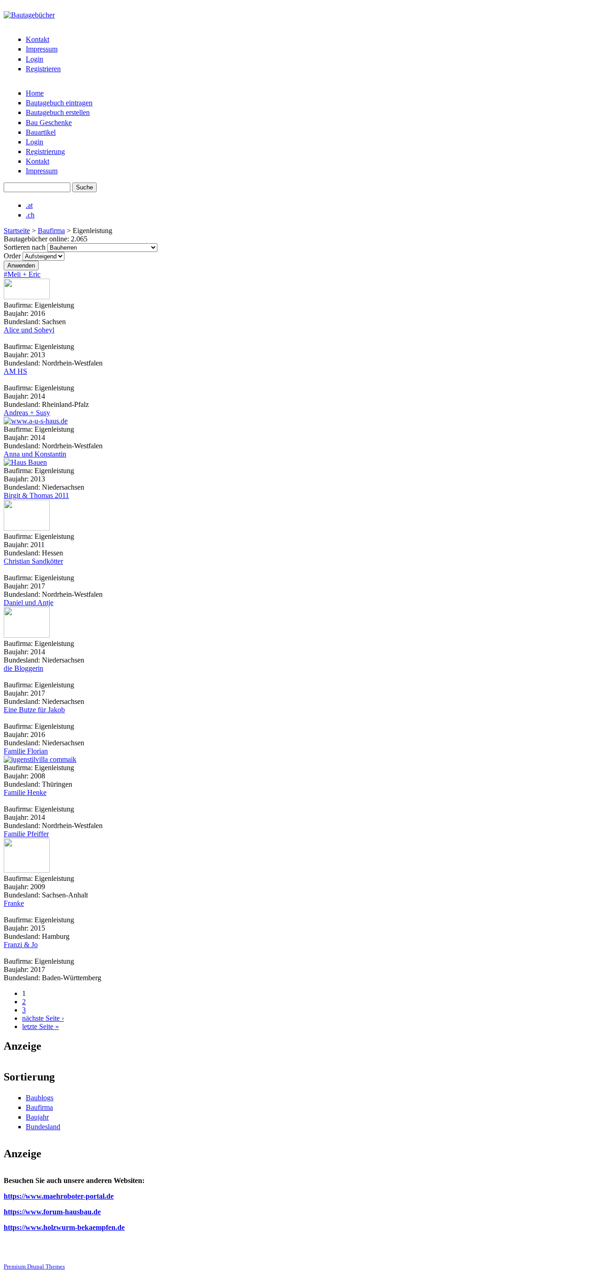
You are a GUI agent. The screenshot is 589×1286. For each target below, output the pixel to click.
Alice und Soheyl (29, 330)
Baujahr (37, 1117)
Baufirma (51, 230)
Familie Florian (26, 751)
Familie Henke (25, 792)
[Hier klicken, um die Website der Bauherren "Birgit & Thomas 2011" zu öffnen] (27, 528)
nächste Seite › (43, 1018)
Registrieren (43, 69)
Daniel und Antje (28, 602)
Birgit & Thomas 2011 (36, 495)
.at (29, 205)
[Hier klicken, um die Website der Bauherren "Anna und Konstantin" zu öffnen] (25, 462)
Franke (14, 903)
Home (35, 93)
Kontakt (37, 39)
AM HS (15, 371)
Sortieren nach (25, 247)
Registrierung (45, 151)
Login (34, 59)
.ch (30, 215)
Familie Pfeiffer (26, 834)
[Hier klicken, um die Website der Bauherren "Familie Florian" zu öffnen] (40, 759)
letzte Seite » (40, 1026)
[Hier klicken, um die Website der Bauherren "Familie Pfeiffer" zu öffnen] (27, 870)
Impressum (42, 49)
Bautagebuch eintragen (59, 103)
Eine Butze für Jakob (34, 710)
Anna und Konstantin (35, 454)
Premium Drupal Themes (34, 1266)
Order (13, 256)
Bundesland (43, 1127)
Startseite (17, 230)
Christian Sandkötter (33, 561)
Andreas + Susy (27, 413)
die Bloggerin (23, 668)
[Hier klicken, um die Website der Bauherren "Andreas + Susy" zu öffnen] (36, 421)
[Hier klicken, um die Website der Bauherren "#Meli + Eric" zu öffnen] (27, 297)
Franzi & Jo (21, 945)
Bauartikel (41, 132)
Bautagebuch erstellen (58, 112)
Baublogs (39, 1098)
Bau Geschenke (49, 122)
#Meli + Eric (22, 274)
